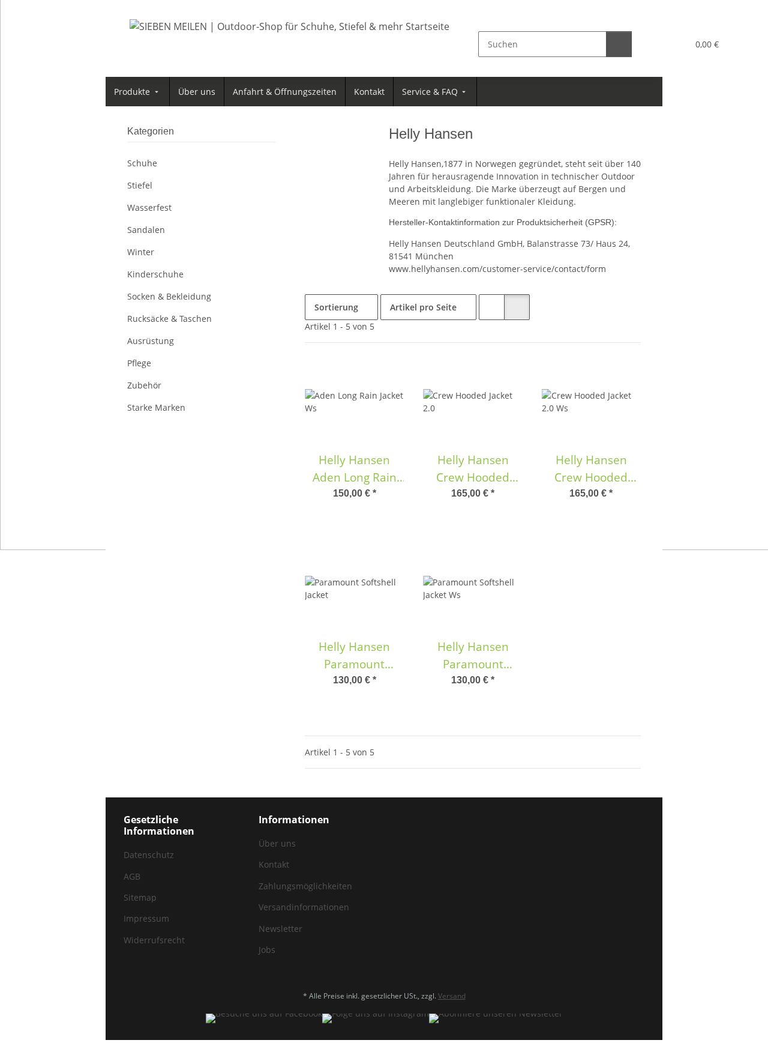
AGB (132, 876)
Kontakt (274, 864)
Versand (452, 996)
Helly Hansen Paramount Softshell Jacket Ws (473, 655)
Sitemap (140, 897)
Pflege (139, 363)
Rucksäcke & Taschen (169, 318)
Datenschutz (149, 854)
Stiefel (139, 185)
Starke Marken (156, 407)
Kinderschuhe (155, 274)
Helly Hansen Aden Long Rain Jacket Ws (355, 469)
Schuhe (142, 163)
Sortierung (336, 307)
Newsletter (280, 928)
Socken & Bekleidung (169, 296)
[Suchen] (619, 44)
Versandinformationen (304, 907)
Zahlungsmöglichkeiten (305, 886)
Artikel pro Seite (423, 307)
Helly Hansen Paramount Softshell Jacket (354, 655)
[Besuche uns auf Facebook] (264, 1018)
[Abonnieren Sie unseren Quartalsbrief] (496, 1018)
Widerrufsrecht (154, 940)
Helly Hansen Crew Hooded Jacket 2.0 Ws (591, 469)
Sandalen (146, 229)
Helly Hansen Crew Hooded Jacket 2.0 (472, 469)
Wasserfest (149, 207)
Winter (140, 252)
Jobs (267, 949)
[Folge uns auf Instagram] (375, 1018)
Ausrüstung (150, 340)
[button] (654, 44)
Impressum (146, 918)
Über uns (277, 843)
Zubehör (144, 385)
